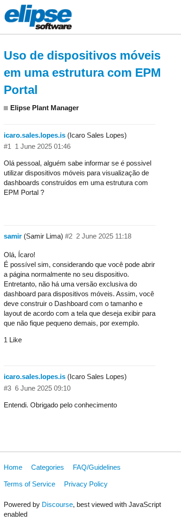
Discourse (57, 504)
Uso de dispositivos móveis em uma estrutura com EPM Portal (82, 72)
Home (13, 467)
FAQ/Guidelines (97, 467)
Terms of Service (29, 484)
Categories (47, 467)
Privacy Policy (86, 484)
